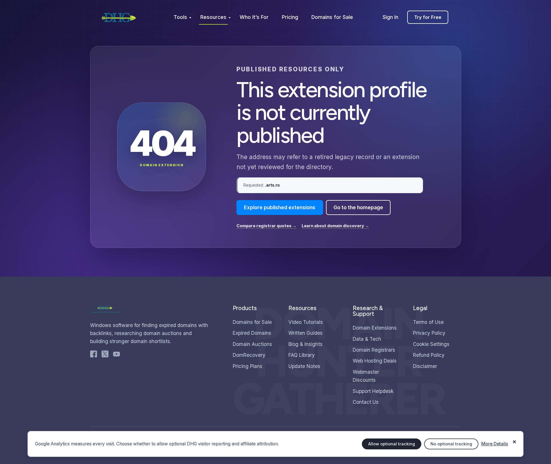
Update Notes (304, 366)
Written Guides (305, 333)
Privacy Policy (429, 333)
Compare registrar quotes (266, 225)
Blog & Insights (305, 344)
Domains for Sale (332, 17)
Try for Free (427, 17)
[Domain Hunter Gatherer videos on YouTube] (116, 355)
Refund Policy (429, 355)
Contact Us (366, 402)
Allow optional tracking (391, 443)
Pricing (290, 17)
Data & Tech (367, 339)
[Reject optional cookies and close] (514, 438)
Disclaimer (425, 366)
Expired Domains (252, 333)
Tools (180, 17)
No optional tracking (451, 443)
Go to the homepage (358, 207)
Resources (213, 17)
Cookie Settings (431, 344)
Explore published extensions (279, 207)
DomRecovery (249, 355)
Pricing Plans (247, 366)
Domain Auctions (252, 344)
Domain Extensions (375, 328)
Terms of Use (428, 322)
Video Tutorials (305, 322)
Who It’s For (254, 17)
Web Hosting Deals (375, 361)
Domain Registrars (374, 350)
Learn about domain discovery (335, 225)
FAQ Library (301, 355)
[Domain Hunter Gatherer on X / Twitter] (105, 355)
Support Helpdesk (373, 391)
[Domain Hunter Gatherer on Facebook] (93, 355)
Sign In (390, 17)
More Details (494, 444)
